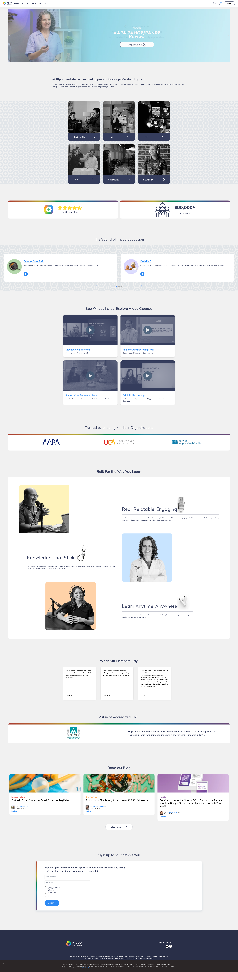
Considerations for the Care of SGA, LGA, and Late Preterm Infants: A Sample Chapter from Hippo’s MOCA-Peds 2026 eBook (191, 803)
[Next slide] (228, 35)
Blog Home (116, 827)
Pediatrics (163, 797)
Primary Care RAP (34, 261)
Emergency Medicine (18, 797)
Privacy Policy (87, 968)
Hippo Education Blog (165, 942)
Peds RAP (145, 261)
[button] (116, 286)
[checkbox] (119, 891)
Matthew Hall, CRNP (98, 806)
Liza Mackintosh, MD (172, 812)
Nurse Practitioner (91, 797)
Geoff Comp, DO (23, 806)
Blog (214, 3)
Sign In (229, 3)
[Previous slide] (10, 35)
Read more (14, 811)
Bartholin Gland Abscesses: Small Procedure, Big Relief (40, 800)
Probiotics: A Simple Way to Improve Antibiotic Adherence (117, 800)
